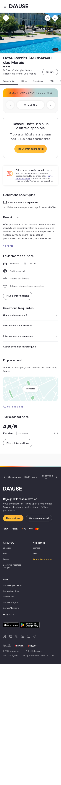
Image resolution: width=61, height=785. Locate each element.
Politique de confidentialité (34, 655)
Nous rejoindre (13, 518)
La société (7, 548)
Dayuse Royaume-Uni (12, 585)
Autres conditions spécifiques (19, 346)
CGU (52, 655)
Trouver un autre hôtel (31, 148)
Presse (6, 559)
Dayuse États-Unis (11, 591)
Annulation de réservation (44, 559)
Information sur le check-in (17, 325)
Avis (5, 553)
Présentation (9, 81)
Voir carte (50, 72)
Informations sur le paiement (18, 336)
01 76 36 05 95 (15, 406)
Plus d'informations (17, 295)
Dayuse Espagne (10, 602)
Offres (24, 81)
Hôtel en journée (14, 477)
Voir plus (8, 245)
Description (38, 81)
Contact (36, 548)
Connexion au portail (39, 518)
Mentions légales (10, 655)
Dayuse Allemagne (11, 608)
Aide (35, 553)
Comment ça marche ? (15, 315)
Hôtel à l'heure (30, 477)
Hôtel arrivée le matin (47, 477)
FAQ (51, 81)
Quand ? (32, 104)
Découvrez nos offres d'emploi (12, 566)
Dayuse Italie (8, 596)
